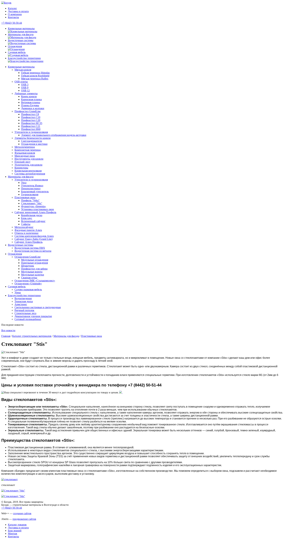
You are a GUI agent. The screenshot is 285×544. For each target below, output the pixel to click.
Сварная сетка (29, 277)
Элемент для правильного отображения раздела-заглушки (53, 135)
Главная (5, 336)
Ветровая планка (30, 102)
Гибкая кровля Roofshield (35, 75)
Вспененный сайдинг (33, 221)
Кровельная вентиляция (28, 170)
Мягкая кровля (23, 69)
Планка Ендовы (30, 105)
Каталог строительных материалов (31, 336)
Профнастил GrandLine (28, 111)
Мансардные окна (25, 155)
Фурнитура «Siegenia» (33, 206)
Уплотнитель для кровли (28, 164)
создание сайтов (22, 513)
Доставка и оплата (18, 11)
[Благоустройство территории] (25, 61)
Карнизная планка (31, 99)
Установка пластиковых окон (37, 209)
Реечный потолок (24, 310)
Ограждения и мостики (34, 144)
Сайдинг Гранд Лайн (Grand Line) (34, 239)
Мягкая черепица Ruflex (34, 78)
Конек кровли (29, 96)
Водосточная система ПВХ (30, 248)
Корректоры (21, 167)
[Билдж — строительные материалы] (6, 2)
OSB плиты (21, 81)
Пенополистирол (30, 188)
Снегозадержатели (31, 141)
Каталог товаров (17, 524)
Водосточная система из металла (33, 250)
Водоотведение (23, 298)
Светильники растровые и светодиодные (38, 307)
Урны (18, 292)
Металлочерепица (25, 147)
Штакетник (27, 265)
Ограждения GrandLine (28, 256)
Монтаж (12, 533)
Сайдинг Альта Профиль (29, 242)
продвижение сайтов (24, 519)
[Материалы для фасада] (22, 37)
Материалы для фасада (20, 34)
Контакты (13, 17)
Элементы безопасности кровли (33, 138)
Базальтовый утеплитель (35, 191)
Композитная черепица (28, 149)
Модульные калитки (32, 274)
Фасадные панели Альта (28, 230)
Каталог (12, 8)
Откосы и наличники (26, 233)
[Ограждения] (16, 49)
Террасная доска (24, 301)
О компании (15, 14)
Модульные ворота (31, 271)
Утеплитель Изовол (32, 185)
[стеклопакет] (9, 479)
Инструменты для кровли (29, 158)
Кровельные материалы (21, 28)
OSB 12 (25, 90)
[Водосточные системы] (22, 43)
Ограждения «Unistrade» (28, 283)
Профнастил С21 (30, 126)
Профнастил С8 (30, 114)
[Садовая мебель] (18, 55)
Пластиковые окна (25, 197)
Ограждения (15, 46)
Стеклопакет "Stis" (31, 203)
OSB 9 (24, 87)
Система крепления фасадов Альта (34, 236)
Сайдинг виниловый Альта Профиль (35, 212)
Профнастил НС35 (31, 123)
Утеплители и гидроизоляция (31, 132)
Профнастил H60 (30, 129)
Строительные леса (25, 313)
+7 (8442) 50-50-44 (11, 22)
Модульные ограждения (34, 259)
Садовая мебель (17, 52)
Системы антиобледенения (30, 173)
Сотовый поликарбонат (28, 319)
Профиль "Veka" (30, 200)
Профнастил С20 (30, 120)
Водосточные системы (20, 40)
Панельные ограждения (34, 262)
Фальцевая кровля (25, 152)
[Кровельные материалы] (22, 31)
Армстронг (21, 304)
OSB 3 (24, 84)
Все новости (8, 330)
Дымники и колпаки (32, 108)
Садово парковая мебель (28, 289)
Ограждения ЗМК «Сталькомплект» (35, 280)
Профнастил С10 (30, 117)
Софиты (25, 224)
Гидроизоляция (29, 194)
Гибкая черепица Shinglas (35, 72)
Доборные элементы (26, 93)
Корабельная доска (31, 215)
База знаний (14, 530)
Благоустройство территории (24, 58)
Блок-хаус (26, 218)
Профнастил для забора (34, 268)
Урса (23, 182)
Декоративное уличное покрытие (33, 316)
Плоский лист (22, 161)
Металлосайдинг (24, 227)
